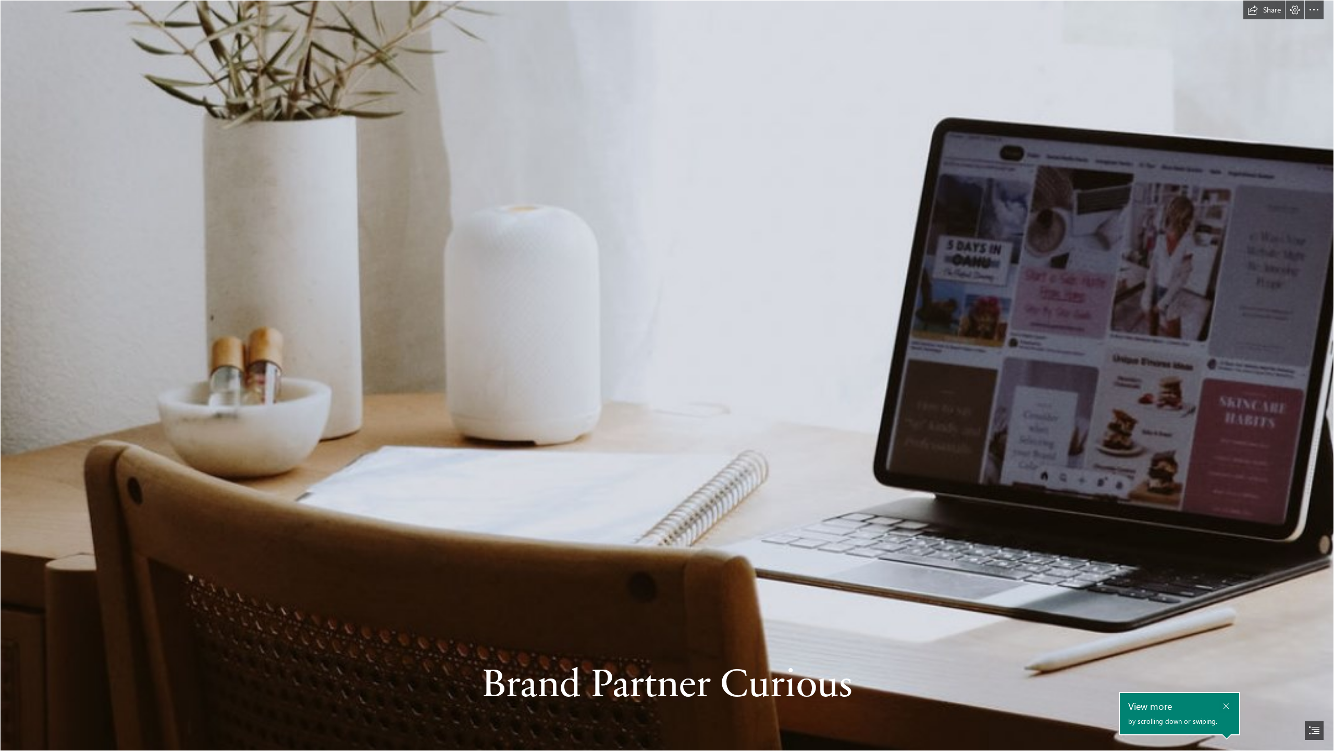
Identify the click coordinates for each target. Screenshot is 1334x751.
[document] (667, 375)
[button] (1264, 10)
